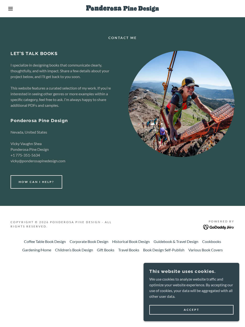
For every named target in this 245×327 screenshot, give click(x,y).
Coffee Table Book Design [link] (45, 241)
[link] (122, 8)
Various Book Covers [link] (205, 250)
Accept (191, 310)
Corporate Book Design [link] (89, 241)
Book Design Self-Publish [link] (163, 250)
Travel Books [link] (128, 250)
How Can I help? (36, 182)
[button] (12, 8)
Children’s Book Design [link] (74, 250)
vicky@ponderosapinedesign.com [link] (38, 160)
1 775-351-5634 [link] (26, 155)
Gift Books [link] (105, 250)
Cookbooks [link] (211, 241)
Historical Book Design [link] (131, 241)
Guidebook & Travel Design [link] (176, 241)
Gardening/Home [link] (36, 250)
